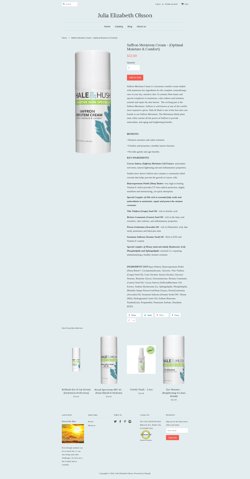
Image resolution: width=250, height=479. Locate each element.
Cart (186, 4)
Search (90, 421)
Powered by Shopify (142, 473)
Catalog (119, 26)
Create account (171, 4)
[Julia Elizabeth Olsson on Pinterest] (125, 422)
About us (141, 26)
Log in (158, 4)
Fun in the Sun (69, 421)
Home (107, 26)
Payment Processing (145, 440)
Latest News (67, 415)
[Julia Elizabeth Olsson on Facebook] (120, 422)
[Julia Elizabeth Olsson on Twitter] (115, 422)
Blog (129, 26)
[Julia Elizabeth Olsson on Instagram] (129, 422)
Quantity (131, 62)
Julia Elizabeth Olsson (125, 15)
